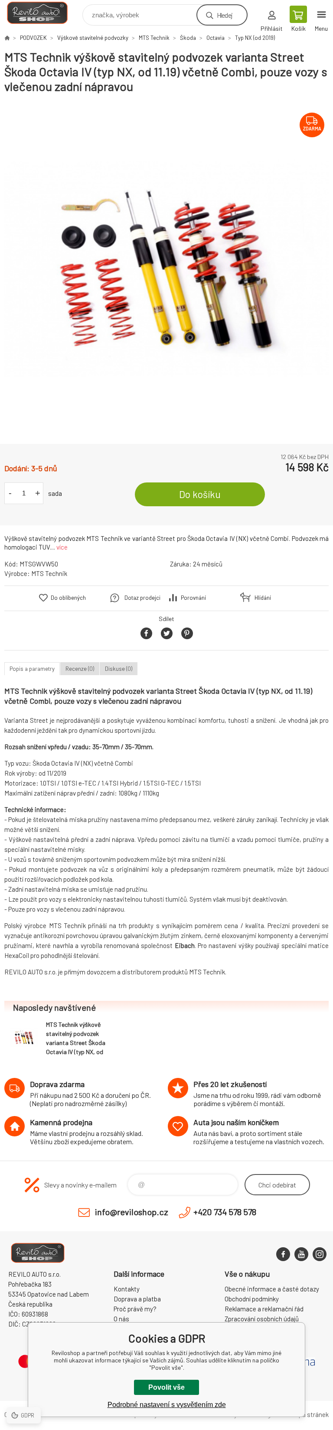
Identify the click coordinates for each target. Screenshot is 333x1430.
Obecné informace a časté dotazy (272, 1289)
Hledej (224, 15)
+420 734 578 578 (224, 1212)
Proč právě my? (135, 1309)
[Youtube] (301, 1254)
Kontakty (127, 1289)
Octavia (215, 37)
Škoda (188, 37)
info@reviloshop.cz (131, 1212)
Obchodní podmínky (252, 1299)
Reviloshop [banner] (42, 13)
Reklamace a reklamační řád (264, 1309)
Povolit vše (166, 1387)
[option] (166, 269)
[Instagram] (319, 1254)
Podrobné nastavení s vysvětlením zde (167, 1404)
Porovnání (193, 597)
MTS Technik (154, 37)
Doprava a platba (137, 1299)
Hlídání (263, 597)
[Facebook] (283, 1254)
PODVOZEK (33, 37)
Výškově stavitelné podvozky (92, 37)
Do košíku (200, 494)
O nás (121, 1319)
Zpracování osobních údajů (262, 1319)
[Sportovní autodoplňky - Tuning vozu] (7, 37)
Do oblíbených (68, 597)
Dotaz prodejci (142, 597)
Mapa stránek (310, 1414)
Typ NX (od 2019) (255, 37)
